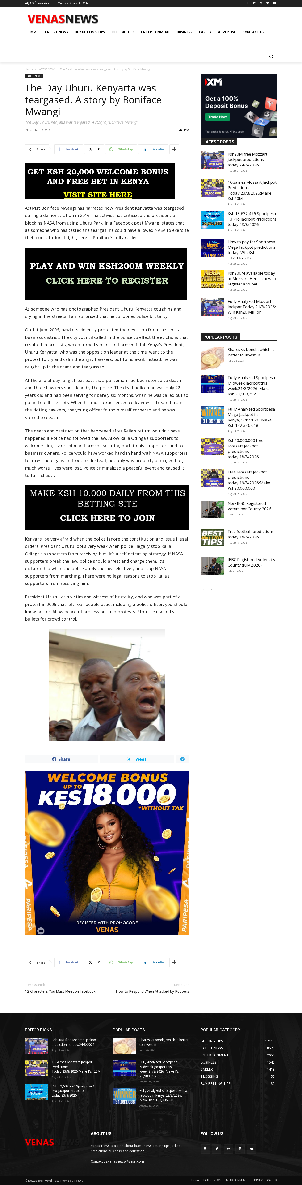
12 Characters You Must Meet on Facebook (60, 991)
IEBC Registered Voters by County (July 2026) (251, 562)
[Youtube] (274, 3)
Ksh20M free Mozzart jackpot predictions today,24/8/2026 (247, 159)
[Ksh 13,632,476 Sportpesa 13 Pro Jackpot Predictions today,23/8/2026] (212, 220)
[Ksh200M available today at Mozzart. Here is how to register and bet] (212, 279)
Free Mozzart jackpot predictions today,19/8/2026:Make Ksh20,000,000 (249, 480)
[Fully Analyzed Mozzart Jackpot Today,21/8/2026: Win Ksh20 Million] (212, 307)
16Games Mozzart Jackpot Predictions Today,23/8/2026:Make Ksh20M (252, 190)
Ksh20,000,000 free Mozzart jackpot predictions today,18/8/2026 (245, 448)
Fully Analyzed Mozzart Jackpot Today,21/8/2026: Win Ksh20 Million (252, 306)
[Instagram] (254, 3)
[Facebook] (248, 3)
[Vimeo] (267, 3)
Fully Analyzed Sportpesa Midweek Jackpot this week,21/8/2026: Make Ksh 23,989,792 (251, 386)
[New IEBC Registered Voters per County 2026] (212, 509)
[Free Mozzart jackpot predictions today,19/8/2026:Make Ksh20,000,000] (212, 478)
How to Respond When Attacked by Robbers (152, 991)
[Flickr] (228, 1149)
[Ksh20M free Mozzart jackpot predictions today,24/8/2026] (212, 160)
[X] (261, 3)
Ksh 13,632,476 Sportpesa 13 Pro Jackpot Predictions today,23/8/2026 (252, 219)
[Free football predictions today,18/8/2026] (212, 537)
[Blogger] (205, 1149)
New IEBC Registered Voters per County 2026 (249, 506)
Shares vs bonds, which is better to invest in (251, 352)
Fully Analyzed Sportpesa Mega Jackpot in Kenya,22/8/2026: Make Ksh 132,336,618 (251, 417)
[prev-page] (203, 589)
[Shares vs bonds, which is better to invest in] (212, 358)
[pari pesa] (107, 853)
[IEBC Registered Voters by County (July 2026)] (212, 566)
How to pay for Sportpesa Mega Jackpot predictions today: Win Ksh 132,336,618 (251, 250)
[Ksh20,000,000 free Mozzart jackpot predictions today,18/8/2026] (212, 446)
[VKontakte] (251, 1149)
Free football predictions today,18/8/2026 (251, 534)
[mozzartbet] (107, 274)
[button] (271, 56)
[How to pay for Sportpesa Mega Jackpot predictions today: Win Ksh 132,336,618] (212, 248)
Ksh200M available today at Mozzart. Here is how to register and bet (252, 278)
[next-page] (211, 589)
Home (29, 69)
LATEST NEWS (46, 69)
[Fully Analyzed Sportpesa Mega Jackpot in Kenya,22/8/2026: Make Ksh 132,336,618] (212, 415)
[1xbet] (107, 181)
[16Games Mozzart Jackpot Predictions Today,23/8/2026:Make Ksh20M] (212, 188)
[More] (174, 149)
